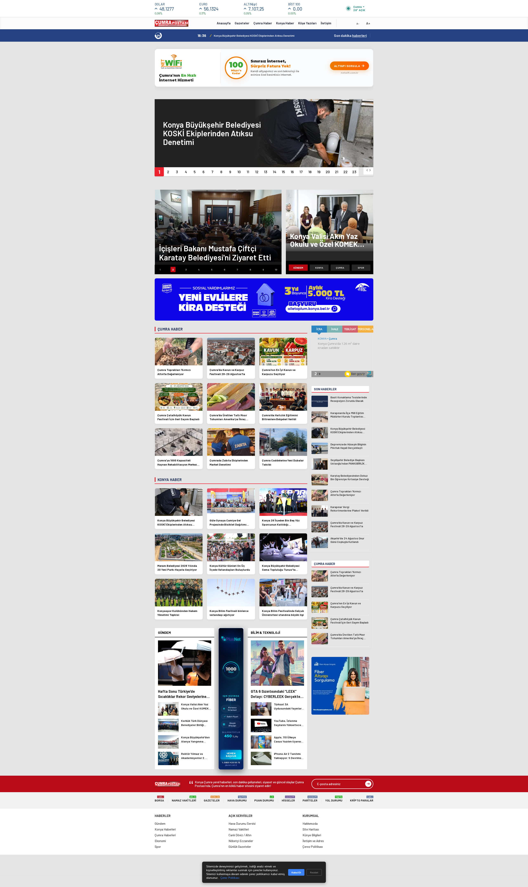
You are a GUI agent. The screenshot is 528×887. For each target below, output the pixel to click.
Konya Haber (285, 23)
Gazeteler (242, 23)
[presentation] (367, 170)
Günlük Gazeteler (240, 846)
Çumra (340, 267)
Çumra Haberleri (165, 835)
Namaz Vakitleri (184, 799)
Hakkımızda (310, 823)
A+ (368, 23)
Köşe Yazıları (307, 23)
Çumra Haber (262, 23)
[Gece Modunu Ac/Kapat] (350, 24)
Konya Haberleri (165, 829)
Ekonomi (160, 841)
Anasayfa (224, 23)
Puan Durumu (264, 799)
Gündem (298, 267)
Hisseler (288, 799)
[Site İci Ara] (343, 24)
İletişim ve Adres (313, 841)
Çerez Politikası (313, 846)
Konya (319, 267)
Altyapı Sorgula (347, 66)
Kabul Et (296, 872)
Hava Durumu (237, 799)
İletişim (326, 23)
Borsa (159, 799)
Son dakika (350, 35)
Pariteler (310, 799)
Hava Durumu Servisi (242, 823)
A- (357, 23)
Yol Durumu (333, 799)
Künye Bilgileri (312, 835)
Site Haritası (311, 829)
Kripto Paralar (361, 799)
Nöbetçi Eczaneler (241, 841)
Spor (361, 267)
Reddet (314, 872)
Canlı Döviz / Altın (240, 835)
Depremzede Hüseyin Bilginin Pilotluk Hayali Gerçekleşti (242, 35)
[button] (159, 171)
